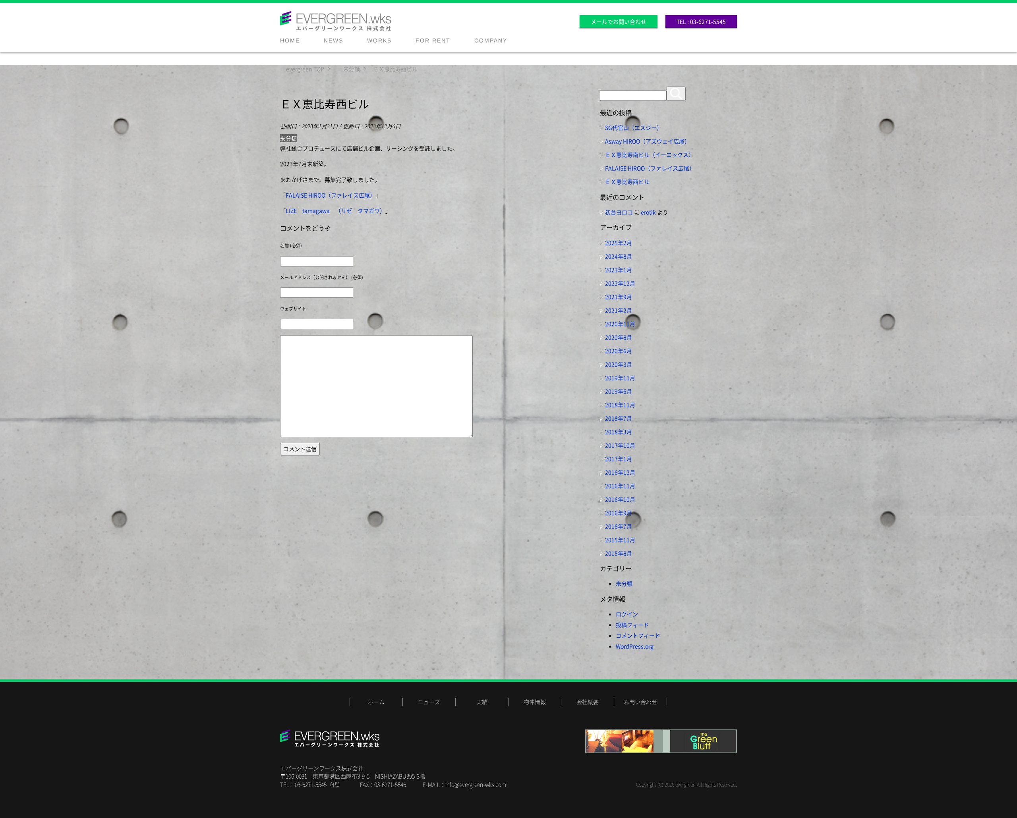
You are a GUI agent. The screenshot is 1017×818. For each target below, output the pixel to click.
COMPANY (490, 40)
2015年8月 (618, 553)
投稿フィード (632, 625)
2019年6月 (618, 391)
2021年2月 (618, 310)
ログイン (627, 614)
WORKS (379, 40)
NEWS (333, 40)
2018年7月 (618, 418)
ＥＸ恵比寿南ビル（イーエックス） (649, 154)
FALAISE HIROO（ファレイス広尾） (330, 195)
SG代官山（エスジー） (633, 127)
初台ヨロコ (619, 212)
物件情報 (535, 702)
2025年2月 (618, 243)
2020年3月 (618, 364)
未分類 (288, 138)
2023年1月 (618, 270)
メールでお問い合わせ (618, 21)
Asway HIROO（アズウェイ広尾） (647, 141)
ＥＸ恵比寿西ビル (627, 181)
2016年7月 (618, 526)
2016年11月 (620, 486)
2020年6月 (618, 351)
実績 (481, 702)
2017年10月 (620, 445)
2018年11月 (620, 405)
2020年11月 (620, 324)
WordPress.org (635, 646)
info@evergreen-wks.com (475, 784)
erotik (648, 212)
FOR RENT (433, 40)
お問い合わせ (640, 702)
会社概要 (587, 702)
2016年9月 (618, 513)
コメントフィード (638, 635)
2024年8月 (618, 256)
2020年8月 (618, 337)
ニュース (429, 702)
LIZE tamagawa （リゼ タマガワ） (335, 210)
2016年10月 (620, 499)
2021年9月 (618, 297)
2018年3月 (618, 432)
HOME (290, 40)
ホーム (376, 702)
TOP (305, 69)
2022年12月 (620, 283)
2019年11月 (620, 378)
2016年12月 (620, 472)
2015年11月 (620, 540)
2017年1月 (618, 459)
